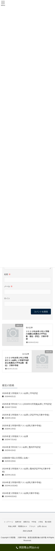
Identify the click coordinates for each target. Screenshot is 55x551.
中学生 (34, 522)
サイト (7, 298)
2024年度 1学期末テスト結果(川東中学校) (20, 493)
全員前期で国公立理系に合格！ (16, 458)
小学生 (40, 522)
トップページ (8, 522)
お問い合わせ (42, 526)
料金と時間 (12, 526)
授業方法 (26, 522)
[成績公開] (12, 330)
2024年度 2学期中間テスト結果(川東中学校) (21, 482)
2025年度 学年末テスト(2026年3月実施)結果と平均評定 (27, 404)
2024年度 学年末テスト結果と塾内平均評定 (21, 447)
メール (8, 286)
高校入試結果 (27, 531)
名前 (7, 274)
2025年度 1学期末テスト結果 (15, 436)
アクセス (32, 526)
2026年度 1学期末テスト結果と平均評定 (20, 393)
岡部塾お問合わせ (29, 547)
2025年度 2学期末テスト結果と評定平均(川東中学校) (25, 415)
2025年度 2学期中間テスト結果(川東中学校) (21, 425)
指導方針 (18, 522)
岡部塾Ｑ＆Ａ (22, 526)
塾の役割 (48, 522)
